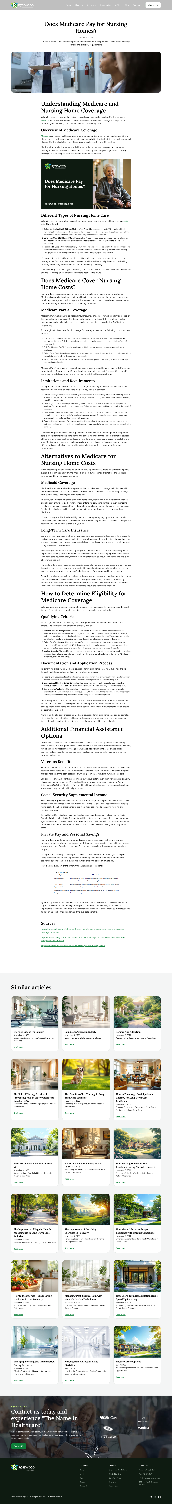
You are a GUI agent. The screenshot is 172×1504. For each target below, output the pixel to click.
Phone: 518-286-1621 (147, 1470)
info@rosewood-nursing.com (149, 1478)
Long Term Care (115, 1478)
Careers (136, 5)
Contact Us (153, 5)
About (82, 1474)
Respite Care (113, 1486)
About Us (79, 5)
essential (45, 120)
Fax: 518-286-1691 (145, 1474)
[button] (91, 5)
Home (68, 5)
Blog (127, 5)
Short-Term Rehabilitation (118, 1470)
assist (125, 221)
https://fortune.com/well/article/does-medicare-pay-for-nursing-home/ (73, 945)
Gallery (118, 5)
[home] (22, 5)
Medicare (45, 136)
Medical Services (115, 1474)
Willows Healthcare (55, 1497)
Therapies (112, 1482)
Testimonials (105, 5)
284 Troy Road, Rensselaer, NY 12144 (149, 1483)
